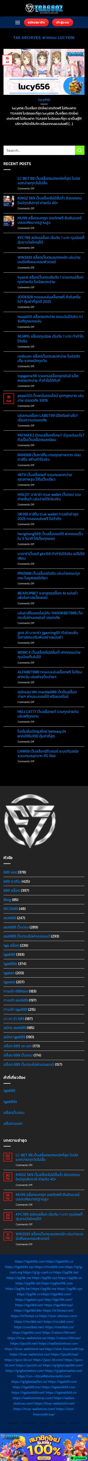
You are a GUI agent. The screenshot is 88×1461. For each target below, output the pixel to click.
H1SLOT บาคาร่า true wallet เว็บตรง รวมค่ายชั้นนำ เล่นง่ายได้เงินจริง (49, 496)
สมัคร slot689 (15, 1027)
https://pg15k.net (28, 1283)
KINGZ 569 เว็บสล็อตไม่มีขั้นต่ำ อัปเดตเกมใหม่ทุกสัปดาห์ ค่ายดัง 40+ (50, 200)
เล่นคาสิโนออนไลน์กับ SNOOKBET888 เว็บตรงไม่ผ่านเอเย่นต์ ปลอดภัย (50, 615)
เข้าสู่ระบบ (46, 1423)
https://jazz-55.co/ (18, 1359)
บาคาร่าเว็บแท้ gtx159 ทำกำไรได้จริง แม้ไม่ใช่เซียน (51, 556)
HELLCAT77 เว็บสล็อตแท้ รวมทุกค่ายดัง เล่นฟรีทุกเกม (48, 713)
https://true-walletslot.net (27, 1338)
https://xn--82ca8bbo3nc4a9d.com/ (44, 1376)
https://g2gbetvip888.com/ (63, 1365)
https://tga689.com (62, 1381)
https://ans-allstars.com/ (58, 1316)
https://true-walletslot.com (30, 1354)
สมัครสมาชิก (29, 1423)
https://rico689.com (49, 1266)
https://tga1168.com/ (56, 1294)
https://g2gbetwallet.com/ (24, 1370)
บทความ (74, 1423)
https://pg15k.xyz (44, 1277)
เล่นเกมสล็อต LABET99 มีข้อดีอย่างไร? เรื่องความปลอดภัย (48, 417)
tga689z (10, 963)
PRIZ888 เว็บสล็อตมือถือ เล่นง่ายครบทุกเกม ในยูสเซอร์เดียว (49, 575)
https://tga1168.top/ (58, 1305)
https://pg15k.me (18, 1277)
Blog (7, 899)
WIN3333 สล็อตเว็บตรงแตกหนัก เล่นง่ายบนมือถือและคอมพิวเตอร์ (49, 259)
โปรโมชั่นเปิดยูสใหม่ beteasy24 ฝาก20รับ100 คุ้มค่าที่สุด (42, 733)
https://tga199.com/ (27, 1332)
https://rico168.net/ (28, 1321)
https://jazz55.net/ (24, 1343)
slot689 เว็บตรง (16, 927)
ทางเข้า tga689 (15, 1009)
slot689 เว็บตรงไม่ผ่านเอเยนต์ (27, 936)
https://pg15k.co (70, 1277)
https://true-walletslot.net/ (54, 1403)
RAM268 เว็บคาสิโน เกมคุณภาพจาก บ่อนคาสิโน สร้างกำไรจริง (49, 457)
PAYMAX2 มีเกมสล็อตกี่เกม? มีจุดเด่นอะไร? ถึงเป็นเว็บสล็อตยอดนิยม (51, 437)
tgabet (9, 973)
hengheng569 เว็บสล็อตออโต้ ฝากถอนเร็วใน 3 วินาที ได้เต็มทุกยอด (50, 536)
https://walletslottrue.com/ (33, 1398)
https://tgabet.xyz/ (29, 1299)
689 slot (10, 872)
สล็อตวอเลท (13, 1123)
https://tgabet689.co (61, 1392)
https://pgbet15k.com (57, 1283)
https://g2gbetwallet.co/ (29, 1381)
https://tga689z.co (59, 1261)
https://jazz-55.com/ (48, 1359)
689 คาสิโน (12, 881)
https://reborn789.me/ (64, 1338)
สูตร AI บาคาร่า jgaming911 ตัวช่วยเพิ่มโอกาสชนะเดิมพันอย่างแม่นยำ (48, 634)
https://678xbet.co (24, 1316)
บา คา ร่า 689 (14, 1018)
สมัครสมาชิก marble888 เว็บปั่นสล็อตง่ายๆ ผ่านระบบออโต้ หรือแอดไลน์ (47, 694)
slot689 (10, 918)
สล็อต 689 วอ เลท (18, 1046)
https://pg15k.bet (65, 1272)
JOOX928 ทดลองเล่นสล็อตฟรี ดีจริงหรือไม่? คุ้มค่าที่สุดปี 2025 (49, 299)
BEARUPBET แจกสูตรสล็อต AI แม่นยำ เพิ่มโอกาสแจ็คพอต (48, 595)
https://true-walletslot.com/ (34, 1408)
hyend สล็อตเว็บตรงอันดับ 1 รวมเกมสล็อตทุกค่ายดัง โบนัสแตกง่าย (50, 279)
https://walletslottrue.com (58, 1343)
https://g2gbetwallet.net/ (64, 1370)
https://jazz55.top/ (65, 1354)
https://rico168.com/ (59, 1321)
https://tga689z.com (30, 1261)
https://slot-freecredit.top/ (54, 1411)
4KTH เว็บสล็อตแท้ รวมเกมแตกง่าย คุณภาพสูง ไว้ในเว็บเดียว (45, 477)
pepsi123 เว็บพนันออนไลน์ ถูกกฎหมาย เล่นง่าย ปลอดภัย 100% (51, 397)
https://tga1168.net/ (29, 1305)
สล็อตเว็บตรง (14, 1112)
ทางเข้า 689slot (16, 991)
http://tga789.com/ (58, 1299)
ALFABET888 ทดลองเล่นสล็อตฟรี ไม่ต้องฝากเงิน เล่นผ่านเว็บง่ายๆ (50, 674)
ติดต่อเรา (44, 1426)
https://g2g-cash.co (38, 1272)
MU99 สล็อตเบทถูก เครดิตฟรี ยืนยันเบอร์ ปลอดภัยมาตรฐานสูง (49, 220)
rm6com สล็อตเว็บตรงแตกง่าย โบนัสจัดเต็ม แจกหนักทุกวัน (49, 358)
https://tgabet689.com (58, 1387)
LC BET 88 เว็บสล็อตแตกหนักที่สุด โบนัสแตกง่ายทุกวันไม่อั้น (49, 180)
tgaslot (9, 982)
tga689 (9, 954)
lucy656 (44, 100)
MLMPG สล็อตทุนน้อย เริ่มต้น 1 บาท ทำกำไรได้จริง (51, 338)
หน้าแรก (13, 1423)
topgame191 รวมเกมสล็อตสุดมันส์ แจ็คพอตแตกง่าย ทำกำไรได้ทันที (48, 378)
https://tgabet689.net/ (28, 1392)
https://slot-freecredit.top (64, 1348)
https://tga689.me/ (27, 1387)
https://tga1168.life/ (28, 1310)
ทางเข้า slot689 (16, 1000)
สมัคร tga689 (14, 1037)
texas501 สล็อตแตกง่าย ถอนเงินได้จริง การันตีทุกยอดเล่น (50, 318)
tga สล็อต (11, 945)
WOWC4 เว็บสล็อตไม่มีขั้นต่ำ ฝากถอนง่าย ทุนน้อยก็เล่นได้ (49, 654)
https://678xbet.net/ (58, 1310)
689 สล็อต (12, 890)
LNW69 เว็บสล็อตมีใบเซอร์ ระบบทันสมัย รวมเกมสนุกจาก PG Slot (48, 753)
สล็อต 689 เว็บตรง (18, 1055)
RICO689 (11, 908)
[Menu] (17, 22)
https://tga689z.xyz (19, 1266)
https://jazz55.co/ (29, 1365)
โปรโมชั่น (60, 1423)
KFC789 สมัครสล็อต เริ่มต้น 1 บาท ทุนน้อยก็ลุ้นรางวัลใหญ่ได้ (51, 239)
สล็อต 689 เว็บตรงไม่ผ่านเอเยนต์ (29, 1064)
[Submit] (79, 150)
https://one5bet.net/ (29, 1327)
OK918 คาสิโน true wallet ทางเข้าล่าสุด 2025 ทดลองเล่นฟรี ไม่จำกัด (48, 516)
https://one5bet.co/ (59, 1327)
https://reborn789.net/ (59, 1332)
